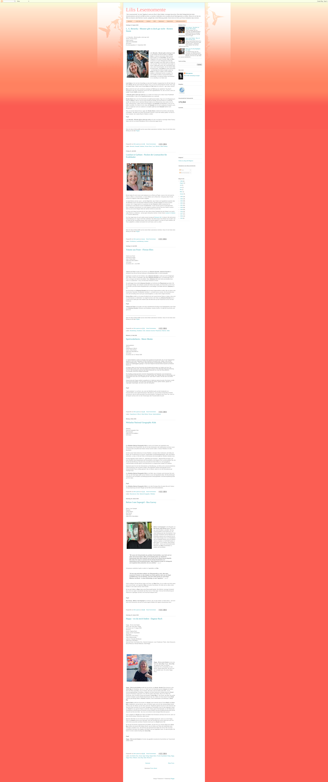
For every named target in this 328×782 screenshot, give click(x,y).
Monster (158, 146)
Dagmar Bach (153, 756)
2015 (181, 218)
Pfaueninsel (158, 330)
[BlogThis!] (161, 144)
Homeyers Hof (157, 217)
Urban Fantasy (164, 146)
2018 (181, 211)
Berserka (132, 146)
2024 (181, 198)
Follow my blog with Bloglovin (186, 160)
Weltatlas (152, 494)
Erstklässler (133, 241)
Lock (154, 146)
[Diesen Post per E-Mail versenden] (159, 144)
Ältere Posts (171, 763)
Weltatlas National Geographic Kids (141, 422)
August (182, 183)
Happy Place (129, 757)
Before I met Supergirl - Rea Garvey (141, 502)
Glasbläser (139, 330)
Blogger (172, 778)
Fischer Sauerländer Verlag (163, 756)
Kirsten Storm (148, 146)
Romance (149, 757)
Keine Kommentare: (151, 144)
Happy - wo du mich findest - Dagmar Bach (144, 619)
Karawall (137, 146)
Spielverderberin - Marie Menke (139, 339)
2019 (181, 209)
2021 (181, 205)
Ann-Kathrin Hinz (134, 756)
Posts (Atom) (153, 768)
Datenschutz (170, 21)
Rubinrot (164, 330)
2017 (181, 214)
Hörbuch (135, 757)
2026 (181, 181)
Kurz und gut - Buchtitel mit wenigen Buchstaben (192, 28)
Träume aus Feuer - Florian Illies (139, 250)
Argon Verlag (146, 756)
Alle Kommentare (185, 172)
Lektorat (148, 21)
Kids (138, 494)
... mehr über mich (139, 21)
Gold (144, 330)
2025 (181, 196)
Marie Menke (145, 414)
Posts (182, 170)
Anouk (140, 756)
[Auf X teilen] (163, 144)
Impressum (161, 21)
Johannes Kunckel (150, 330)
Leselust (146, 241)
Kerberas (142, 146)
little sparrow (189, 73)
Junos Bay (140, 757)
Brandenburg (133, 330)
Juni (181, 187)
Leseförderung (139, 241)
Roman (150, 414)
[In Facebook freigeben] (164, 144)
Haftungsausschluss (180, 21)
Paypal (137, 130)
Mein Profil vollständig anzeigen (192, 75)
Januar (182, 194)
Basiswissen (133, 494)
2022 (181, 203)
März (181, 191)
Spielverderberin (157, 414)
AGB (154, 21)
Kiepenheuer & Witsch (135, 414)
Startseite (130, 21)
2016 (181, 216)
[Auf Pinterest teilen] (166, 144)
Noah (145, 757)
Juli (181, 185)
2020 (181, 207)
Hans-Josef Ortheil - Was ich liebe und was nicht (193, 38)
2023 (181, 201)
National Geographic (145, 494)
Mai (181, 189)
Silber (168, 330)
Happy (172, 756)
